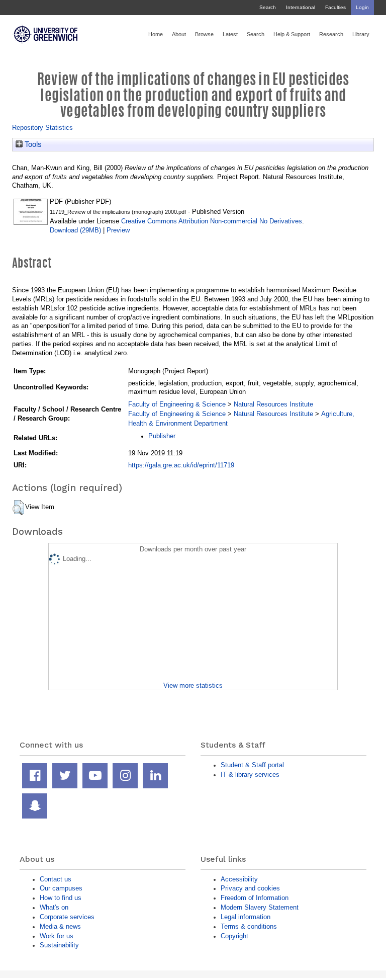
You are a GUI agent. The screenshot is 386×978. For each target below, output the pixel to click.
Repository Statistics (42, 127)
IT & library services (250, 774)
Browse (204, 34)
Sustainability (59, 945)
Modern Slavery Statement (260, 907)
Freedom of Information (254, 898)
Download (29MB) (75, 230)
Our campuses (61, 888)
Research (331, 34)
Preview (118, 230)
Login (362, 7)
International (300, 7)
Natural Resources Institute (273, 404)
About (179, 34)
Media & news (60, 926)
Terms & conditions (249, 926)
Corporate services (67, 917)
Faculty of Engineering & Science (177, 404)
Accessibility (239, 879)
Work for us (56, 936)
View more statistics (193, 685)
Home (155, 34)
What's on (54, 907)
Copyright (234, 936)
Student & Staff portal (252, 765)
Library (360, 34)
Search (267, 7)
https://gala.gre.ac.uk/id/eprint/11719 (181, 465)
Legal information (245, 917)
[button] (18, 507)
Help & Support (291, 34)
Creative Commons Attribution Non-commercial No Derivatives (211, 221)
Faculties (335, 7)
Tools (32, 144)
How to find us (60, 898)
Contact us (55, 879)
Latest (230, 34)
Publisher (161, 436)
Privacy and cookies (250, 888)
